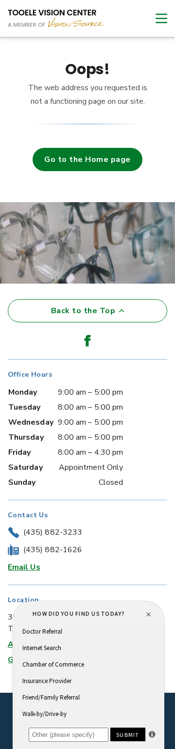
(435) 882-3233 (52, 532)
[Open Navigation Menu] (156, 18)
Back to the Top (83, 310)
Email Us (24, 567)
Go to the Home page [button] (87, 159)
